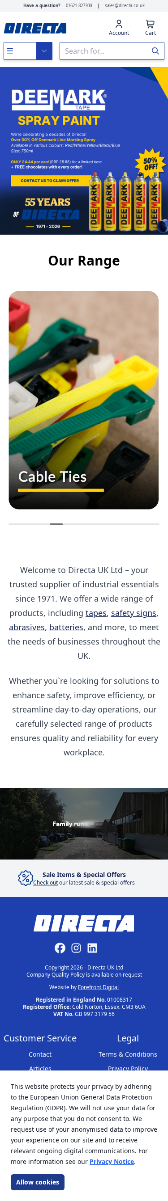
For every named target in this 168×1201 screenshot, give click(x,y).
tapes (96, 612)
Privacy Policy (128, 1068)
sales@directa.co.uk (125, 5)
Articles (40, 1068)
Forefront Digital (98, 987)
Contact (40, 1054)
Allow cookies (37, 1182)
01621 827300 (79, 5)
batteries (66, 627)
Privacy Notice (112, 1161)
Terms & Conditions (128, 1054)
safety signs (133, 612)
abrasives (27, 627)
